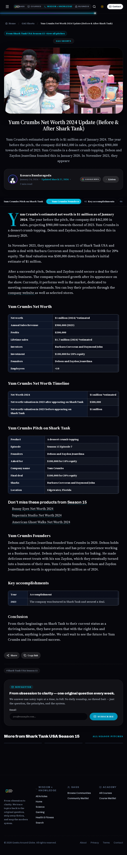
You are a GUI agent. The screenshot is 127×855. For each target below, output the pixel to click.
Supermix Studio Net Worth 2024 (37, 515)
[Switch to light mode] (102, 7)
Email (12, 709)
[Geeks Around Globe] (9, 791)
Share (14, 655)
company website (21, 292)
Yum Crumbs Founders (63, 201)
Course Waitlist (107, 798)
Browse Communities (79, 793)
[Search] (94, 7)
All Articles (41, 796)
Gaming (40, 812)
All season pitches (108, 736)
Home (39, 801)
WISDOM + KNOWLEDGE (59, 6)
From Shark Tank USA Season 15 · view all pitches (35, 33)
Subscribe (106, 716)
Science (40, 807)
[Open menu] (7, 6)
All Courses (105, 793)
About (83, 842)
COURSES (36, 6)
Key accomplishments (99, 201)
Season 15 (77, 502)
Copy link (33, 655)
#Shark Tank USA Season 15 (22, 670)
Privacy (95, 842)
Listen (112, 179)
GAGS (22, 6)
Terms (106, 842)
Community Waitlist (78, 798)
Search (40, 823)
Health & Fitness (45, 817)
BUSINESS (83, 6)
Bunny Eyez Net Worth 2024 (33, 508)
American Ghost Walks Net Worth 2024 (41, 522)
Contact (116, 6)
